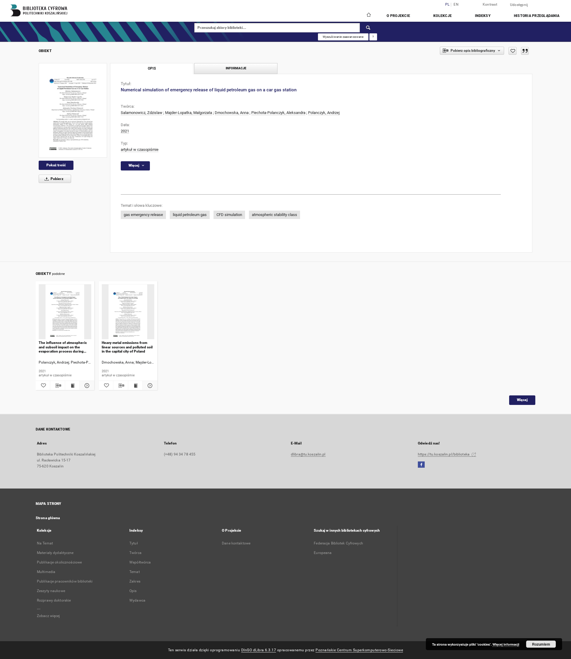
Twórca (135, 553)
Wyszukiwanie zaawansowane (343, 36)
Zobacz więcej (48, 616)
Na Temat (45, 543)
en (456, 5)
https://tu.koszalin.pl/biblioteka (444, 454)
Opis (133, 591)
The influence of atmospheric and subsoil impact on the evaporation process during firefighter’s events (63, 347)
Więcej (522, 400)
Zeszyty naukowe (51, 591)
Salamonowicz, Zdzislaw (141, 112)
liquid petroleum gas (190, 214)
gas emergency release (143, 214)
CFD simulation (229, 214)
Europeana (323, 553)
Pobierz (56, 179)
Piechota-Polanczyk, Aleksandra (278, 112)
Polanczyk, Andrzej (324, 112)
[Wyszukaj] (368, 27)
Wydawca (137, 600)
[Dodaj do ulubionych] (513, 51)
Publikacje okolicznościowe (59, 562)
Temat (134, 572)
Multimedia (46, 572)
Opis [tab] (152, 68)
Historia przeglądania (536, 16)
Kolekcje (442, 16)
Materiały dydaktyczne (55, 553)
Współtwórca (140, 562)
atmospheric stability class (274, 214)
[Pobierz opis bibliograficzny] (57, 385)
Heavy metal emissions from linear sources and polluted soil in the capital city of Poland (127, 347)
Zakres (134, 581)
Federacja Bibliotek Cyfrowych (338, 543)
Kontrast (490, 4)
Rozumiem (541, 644)
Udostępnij (519, 5)
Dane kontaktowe (236, 543)
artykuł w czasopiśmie (140, 149)
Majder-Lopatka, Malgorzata (188, 112)
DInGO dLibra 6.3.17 (258, 650)
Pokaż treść (56, 165)
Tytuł (133, 543)
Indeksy (483, 16)
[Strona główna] (368, 15)
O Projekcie (398, 16)
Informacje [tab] (236, 68)
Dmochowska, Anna (232, 112)
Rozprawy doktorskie (54, 600)
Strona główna (48, 518)
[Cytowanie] (525, 51)
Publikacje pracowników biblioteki (64, 581)
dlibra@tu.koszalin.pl (308, 454)
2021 (125, 131)
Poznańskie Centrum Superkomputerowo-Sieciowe (359, 650)
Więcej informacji (505, 644)
